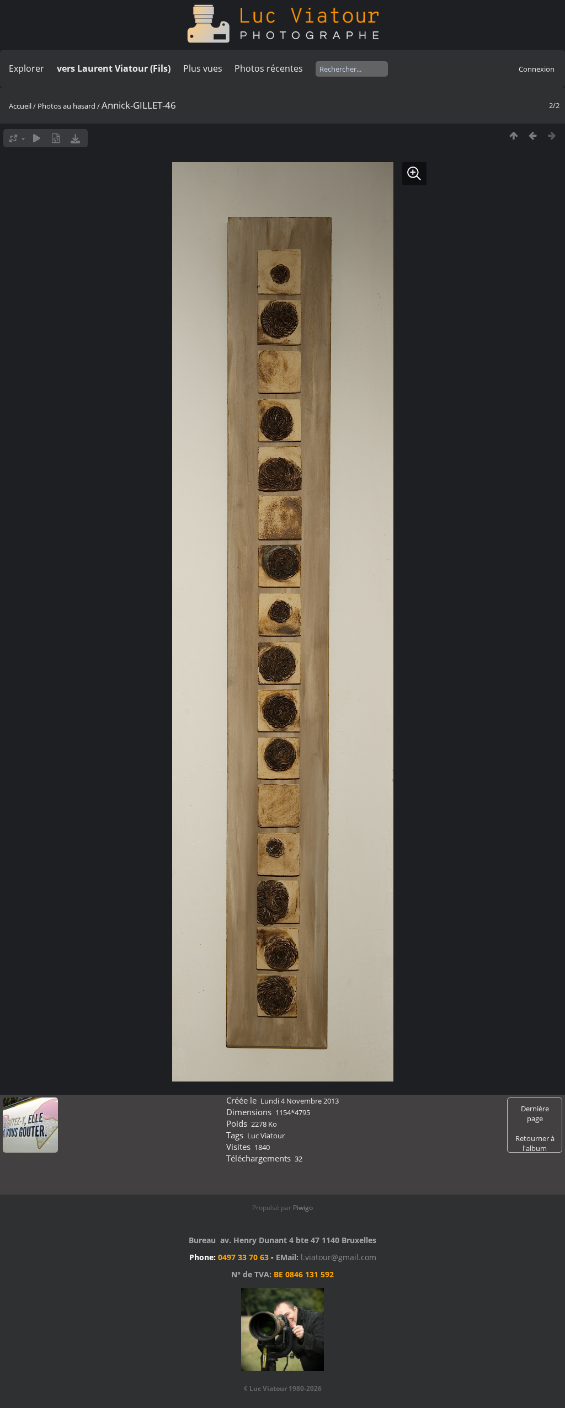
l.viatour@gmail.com (338, 1257)
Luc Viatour (266, 1136)
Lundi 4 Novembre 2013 (299, 1101)
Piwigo (303, 1207)
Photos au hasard (66, 106)
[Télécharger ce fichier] (75, 138)
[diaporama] (36, 138)
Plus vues (202, 68)
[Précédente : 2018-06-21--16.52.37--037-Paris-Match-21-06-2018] (532, 135)
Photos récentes (268, 68)
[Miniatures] (513, 135)
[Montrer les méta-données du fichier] (56, 138)
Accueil (20, 106)
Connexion (537, 69)
